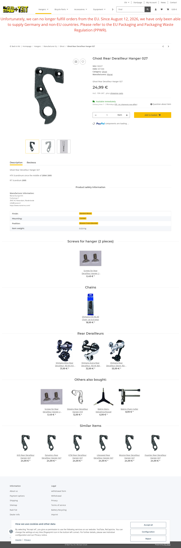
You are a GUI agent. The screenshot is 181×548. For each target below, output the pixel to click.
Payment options (17, 496)
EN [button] (125, 2)
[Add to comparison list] (76, 62)
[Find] (148, 9)
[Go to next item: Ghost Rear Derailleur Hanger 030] (168, 46)
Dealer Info (15, 514)
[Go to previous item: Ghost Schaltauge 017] (163, 46)
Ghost (104, 71)
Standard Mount (85, 213)
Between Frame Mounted (88, 223)
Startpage (137, 2)
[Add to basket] (12, 55)
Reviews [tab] (31, 162)
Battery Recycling (59, 510)
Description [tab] (16, 162)
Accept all (148, 525)
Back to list (16, 46)
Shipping (14, 500)
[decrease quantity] (96, 115)
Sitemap (13, 505)
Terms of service (58, 505)
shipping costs (116, 93)
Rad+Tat (13, 510)
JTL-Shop (167, 544)
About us (14, 491)
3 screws (83, 218)
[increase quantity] (127, 115)
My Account (151, 2)
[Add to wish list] (83, 62)
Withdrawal (56, 496)
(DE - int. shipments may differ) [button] (125, 104)
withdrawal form (58, 491)
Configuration (148, 532)
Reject (148, 539)
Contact (173, 2)
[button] (156, 9)
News (163, 2)
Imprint (18, 540)
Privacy (27, 540)
